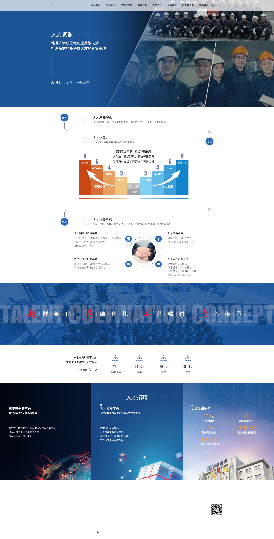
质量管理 (70, 517)
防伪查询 (70, 521)
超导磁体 (70, 498)
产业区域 (54, 509)
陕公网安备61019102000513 (110, 532)
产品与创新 (72, 489)
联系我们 (140, 489)
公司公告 (106, 498)
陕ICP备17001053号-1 (86, 532)
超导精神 (106, 505)
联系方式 (139, 494)
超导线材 (70, 494)
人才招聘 (68, 82)
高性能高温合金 (73, 505)
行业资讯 (106, 501)
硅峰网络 (219, 532)
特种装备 (70, 509)
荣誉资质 (54, 501)
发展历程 (54, 498)
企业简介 (54, 494)
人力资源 (123, 489)
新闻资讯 (107, 489)
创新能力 (70, 513)
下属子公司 (55, 505)
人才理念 (56, 82)
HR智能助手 (83, 82)
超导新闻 (106, 494)
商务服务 (91, 489)
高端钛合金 (71, 501)
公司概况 (55, 489)
